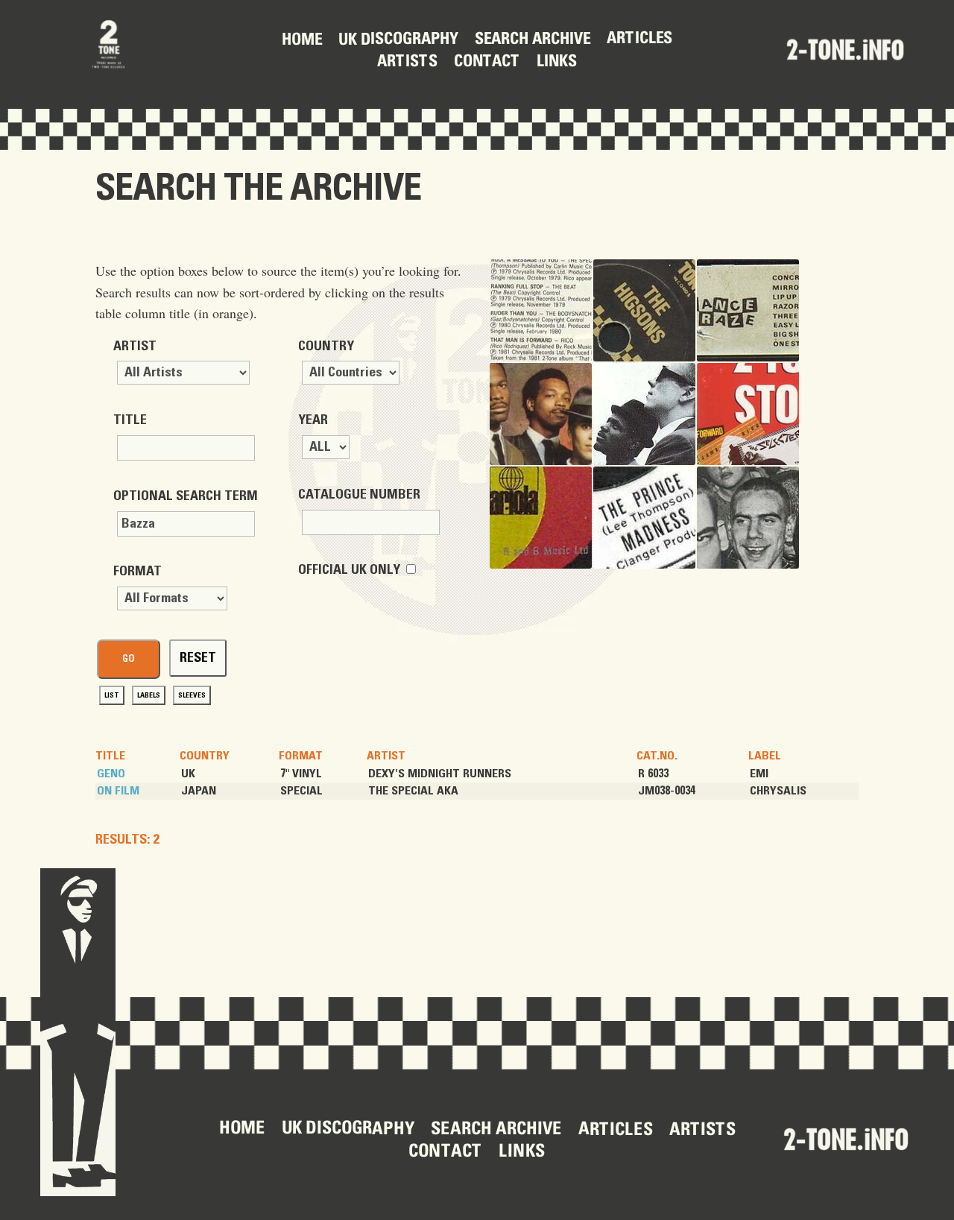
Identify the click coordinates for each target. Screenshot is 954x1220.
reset (198, 658)
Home (302, 40)
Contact (487, 62)
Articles (639, 39)
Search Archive (532, 40)
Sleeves (192, 695)
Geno (111, 774)
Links (557, 62)
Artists (407, 62)
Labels (148, 695)
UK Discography (398, 41)
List (111, 695)
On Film (118, 791)
